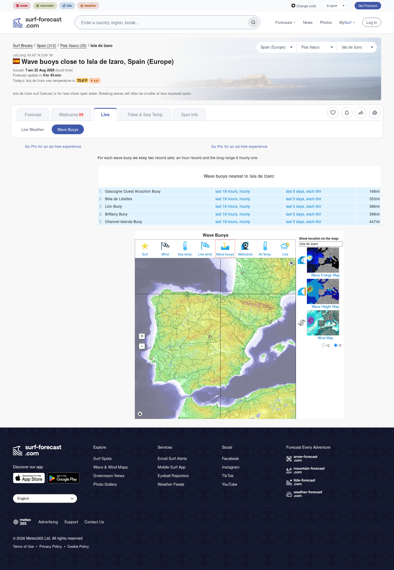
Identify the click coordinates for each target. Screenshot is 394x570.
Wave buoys (225, 254)
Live (105, 114)
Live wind (205, 254)
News (308, 22)
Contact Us (94, 521)
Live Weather (32, 129)
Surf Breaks (23, 45)
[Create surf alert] (346, 112)
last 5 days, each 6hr (303, 191)
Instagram (231, 467)
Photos (326, 22)
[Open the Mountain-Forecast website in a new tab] (45, 5)
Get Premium (367, 5)
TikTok (228, 475)
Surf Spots (102, 458)
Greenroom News (109, 475)
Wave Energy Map (325, 274)
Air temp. (265, 254)
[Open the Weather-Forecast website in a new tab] (88, 5)
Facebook (230, 458)
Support (71, 521)
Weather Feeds (171, 484)
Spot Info (189, 114)
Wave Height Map (325, 306)
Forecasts (283, 22)
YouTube (229, 484)
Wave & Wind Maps (110, 467)
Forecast (33, 114)
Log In (371, 22)
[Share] (360, 112)
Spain (46, 45)
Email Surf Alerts (172, 458)
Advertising (48, 521)
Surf (145, 254)
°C (328, 345)
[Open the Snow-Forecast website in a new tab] (22, 5)
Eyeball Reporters (173, 475)
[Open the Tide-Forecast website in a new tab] (67, 5)
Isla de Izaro (102, 45)
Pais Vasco (73, 45)
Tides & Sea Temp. (145, 114)
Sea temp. (185, 254)
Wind (165, 254)
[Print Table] (374, 112)
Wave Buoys (67, 129)
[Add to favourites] (333, 112)
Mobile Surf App (171, 467)
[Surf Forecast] (37, 22)
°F (339, 345)
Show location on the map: (319, 238)
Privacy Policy (50, 546)
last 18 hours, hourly (232, 191)
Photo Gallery (105, 484)
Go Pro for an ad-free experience (53, 146)
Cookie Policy (78, 546)
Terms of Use (23, 546)
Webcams (68, 114)
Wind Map (325, 337)
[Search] (253, 22)
